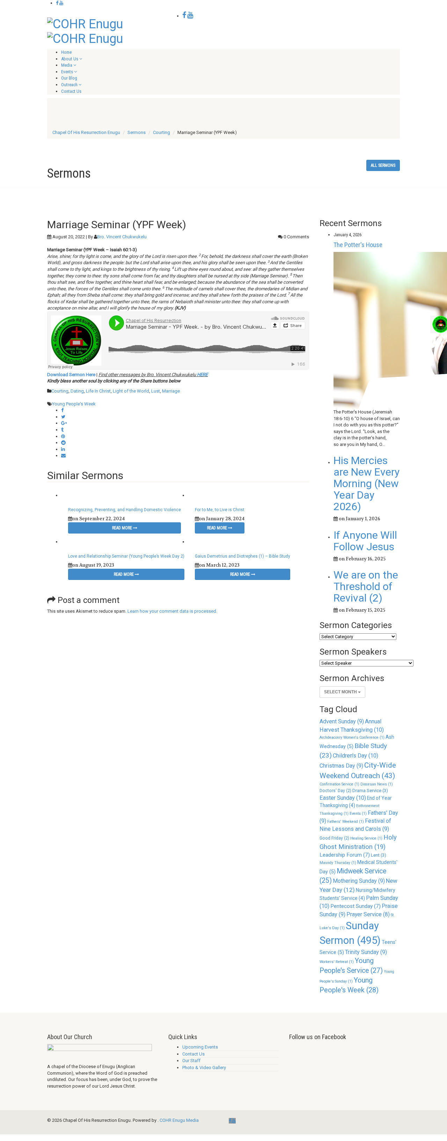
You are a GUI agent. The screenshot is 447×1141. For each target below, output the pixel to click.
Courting (59, 391)
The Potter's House (358, 244)
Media (66, 65)
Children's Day (355, 755)
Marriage (171, 391)
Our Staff (191, 1060)
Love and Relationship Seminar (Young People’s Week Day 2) (126, 556)
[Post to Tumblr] (62, 429)
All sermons (383, 165)
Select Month (341, 691)
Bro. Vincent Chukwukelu (122, 236)
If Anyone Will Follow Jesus (365, 541)
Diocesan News (376, 784)
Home (66, 52)
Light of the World (131, 391)
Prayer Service (368, 914)
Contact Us (71, 91)
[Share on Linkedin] (63, 449)
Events (67, 71)
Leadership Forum (345, 855)
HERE (202, 374)
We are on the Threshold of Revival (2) (366, 586)
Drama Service (370, 790)
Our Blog (69, 78)
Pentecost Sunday (355, 906)
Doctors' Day (335, 790)
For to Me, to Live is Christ (219, 509)
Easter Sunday (343, 798)
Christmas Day (341, 765)
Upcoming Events (200, 1047)
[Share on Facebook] (62, 410)
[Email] (63, 455)
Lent (378, 855)
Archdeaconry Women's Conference (352, 737)
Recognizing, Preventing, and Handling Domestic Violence (124, 509)
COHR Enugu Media (179, 1120)
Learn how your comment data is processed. (172, 611)
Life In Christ (98, 391)
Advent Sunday (342, 721)
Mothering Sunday (359, 881)
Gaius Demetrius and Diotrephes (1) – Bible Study (242, 556)
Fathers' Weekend (345, 821)
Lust (155, 391)
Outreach (69, 84)
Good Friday (334, 838)
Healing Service (366, 838)
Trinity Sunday (366, 952)
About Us (69, 58)
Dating (77, 391)
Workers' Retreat (337, 962)
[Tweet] (63, 416)
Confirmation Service (339, 784)
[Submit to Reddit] (63, 442)
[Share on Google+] (64, 423)
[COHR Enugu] (85, 23)
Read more (122, 527)
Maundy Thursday (338, 862)
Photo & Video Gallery (204, 1067)
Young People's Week (74, 404)
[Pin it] (63, 436)
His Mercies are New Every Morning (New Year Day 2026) (367, 483)
